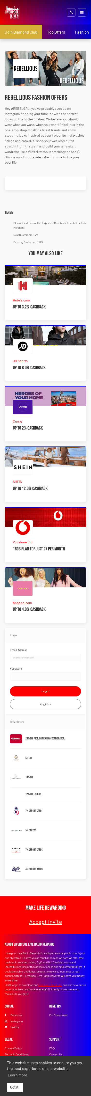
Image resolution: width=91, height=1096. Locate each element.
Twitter (14, 1027)
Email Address (18, 649)
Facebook (16, 1015)
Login (45, 691)
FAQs (52, 1048)
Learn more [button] (17, 1075)
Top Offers (56, 31)
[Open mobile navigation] (82, 12)
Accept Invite (45, 921)
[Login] (71, 12)
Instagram (16, 1021)
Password (16, 668)
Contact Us (56, 1054)
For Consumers (58, 1015)
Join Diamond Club (21, 31)
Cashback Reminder (50, 984)
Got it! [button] (15, 1087)
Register (45, 704)
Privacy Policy (13, 1048)
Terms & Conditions (16, 1054)
